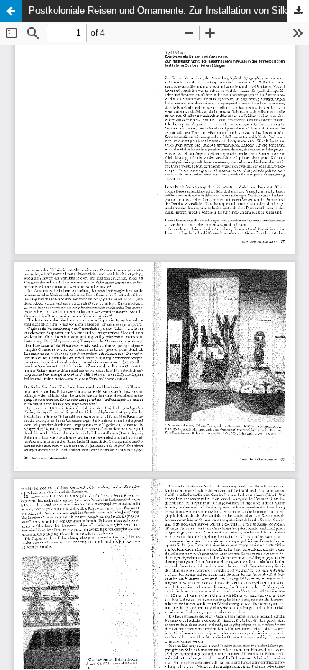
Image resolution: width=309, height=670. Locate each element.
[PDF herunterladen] (298, 11)
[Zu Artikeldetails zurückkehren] (11, 11)
